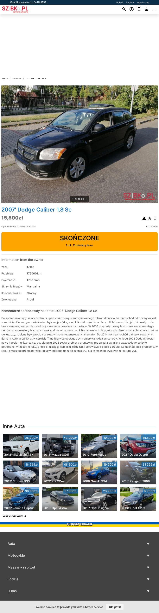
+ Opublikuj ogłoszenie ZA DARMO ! (27, 2)
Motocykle (16, 555)
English (130, 2)
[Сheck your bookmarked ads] (139, 9)
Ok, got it (115, 607)
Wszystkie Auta (13, 516)
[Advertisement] (79, 47)
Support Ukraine (79, 524)
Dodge (17, 78)
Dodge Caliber (36, 78)
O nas (12, 591)
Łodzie (13, 579)
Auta (5, 78)
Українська (143, 2)
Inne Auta (14, 426)
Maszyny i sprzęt (21, 567)
